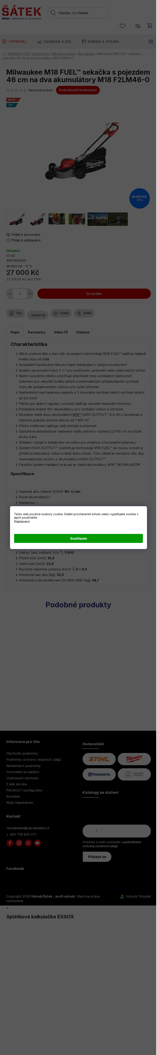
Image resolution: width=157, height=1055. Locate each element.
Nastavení (22, 521)
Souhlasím (78, 538)
